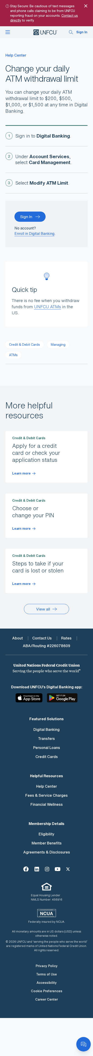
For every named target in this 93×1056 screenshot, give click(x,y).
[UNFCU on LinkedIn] (37, 869)
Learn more (21, 473)
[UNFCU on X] (68, 869)
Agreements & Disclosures (46, 852)
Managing (58, 344)
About (17, 638)
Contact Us (42, 638)
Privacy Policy (47, 965)
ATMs (13, 355)
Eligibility (46, 834)
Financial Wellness (46, 804)
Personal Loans (46, 747)
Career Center (46, 999)
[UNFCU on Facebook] (26, 869)
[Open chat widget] (83, 1044)
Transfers (46, 738)
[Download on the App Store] (31, 699)
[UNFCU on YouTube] (57, 869)
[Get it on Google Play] (62, 699)
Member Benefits (47, 843)
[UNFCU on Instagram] (47, 869)
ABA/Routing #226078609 (46, 645)
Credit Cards (46, 756)
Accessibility (47, 982)
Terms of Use (46, 974)
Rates (66, 638)
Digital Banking (46, 729)
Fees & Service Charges (46, 795)
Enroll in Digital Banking (34, 233)
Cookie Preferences (46, 991)
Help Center (15, 55)
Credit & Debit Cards (24, 344)
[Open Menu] (7, 32)
